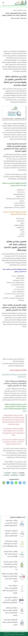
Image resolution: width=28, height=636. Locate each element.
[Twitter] (24, 482)
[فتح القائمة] (3, 2)
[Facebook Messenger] (12, 482)
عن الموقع (22, 632)
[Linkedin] (8, 482)
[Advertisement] (14, 36)
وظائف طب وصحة (15, 18)
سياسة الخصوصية (7, 632)
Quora (6, 475)
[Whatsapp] (16, 482)
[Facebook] (20, 482)
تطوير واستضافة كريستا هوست (9, 634)
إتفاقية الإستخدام (15, 632)
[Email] (3, 482)
